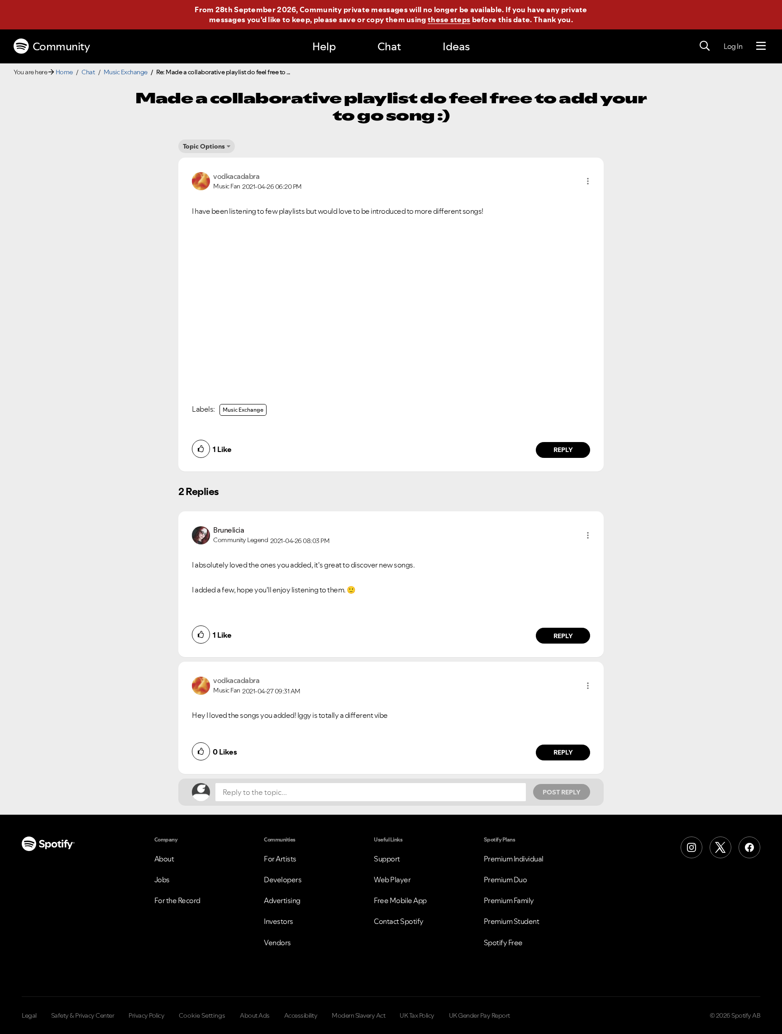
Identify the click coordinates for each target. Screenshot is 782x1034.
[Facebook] (749, 847)
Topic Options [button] (204, 146)
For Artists (280, 859)
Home (64, 72)
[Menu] (760, 46)
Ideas (456, 46)
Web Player (392, 880)
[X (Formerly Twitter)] (720, 847)
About (164, 859)
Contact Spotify (399, 921)
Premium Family (509, 900)
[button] (588, 181)
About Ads (255, 1015)
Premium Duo (505, 880)
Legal (29, 1015)
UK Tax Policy (417, 1015)
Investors (278, 921)
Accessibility (301, 1015)
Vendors (277, 942)
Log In (733, 46)
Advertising (282, 900)
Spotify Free (503, 942)
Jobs (162, 880)
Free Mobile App (400, 900)
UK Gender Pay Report (479, 1015)
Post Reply (562, 792)
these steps (449, 19)
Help (324, 46)
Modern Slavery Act (358, 1015)
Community (61, 46)
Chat (389, 46)
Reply (563, 449)
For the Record (177, 900)
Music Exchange (126, 72)
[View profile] (201, 180)
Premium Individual (514, 859)
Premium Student (511, 921)
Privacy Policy (146, 1015)
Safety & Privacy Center (82, 1015)
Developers (282, 880)
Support (387, 859)
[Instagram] (691, 847)
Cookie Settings (202, 1015)
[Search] (704, 46)
